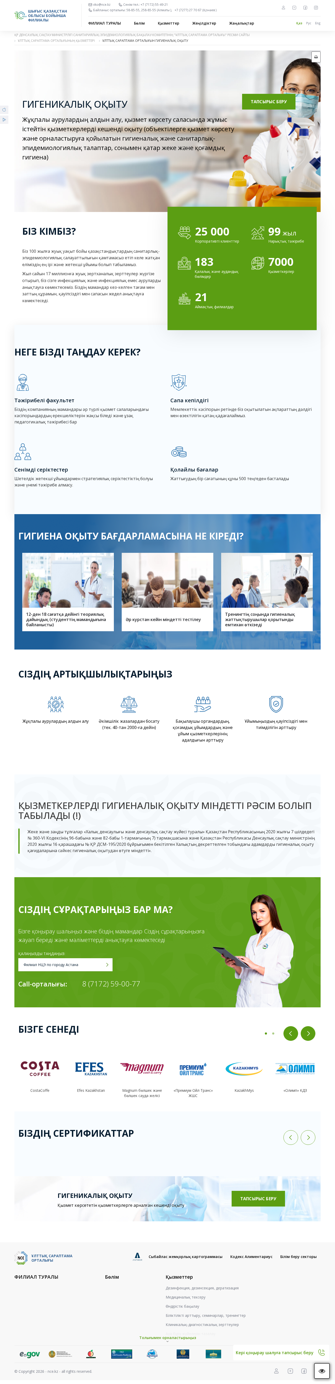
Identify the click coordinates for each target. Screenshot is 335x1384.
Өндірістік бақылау (182, 1306)
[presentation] (290, 1033)
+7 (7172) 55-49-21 (154, 5)
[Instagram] (316, 7)
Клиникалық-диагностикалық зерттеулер (202, 1324)
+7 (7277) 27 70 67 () (195, 10)
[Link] (29, 1354)
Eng (318, 23)
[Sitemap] (283, 7)
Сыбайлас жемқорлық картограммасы (185, 1256)
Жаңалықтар (241, 23)
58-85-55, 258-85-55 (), (149, 10)
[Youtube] (294, 7)
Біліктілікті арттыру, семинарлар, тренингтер (206, 1315)
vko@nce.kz (101, 5)
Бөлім (139, 23)
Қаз (299, 23)
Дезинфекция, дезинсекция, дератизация (202, 1287)
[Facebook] (305, 7)
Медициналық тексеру (185, 1297)
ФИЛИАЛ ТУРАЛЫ (104, 23)
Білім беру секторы (298, 1256)
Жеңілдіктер (204, 23)
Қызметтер (168, 23)
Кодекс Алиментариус (251, 1256)
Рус (308, 23)
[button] (266, 1033)
